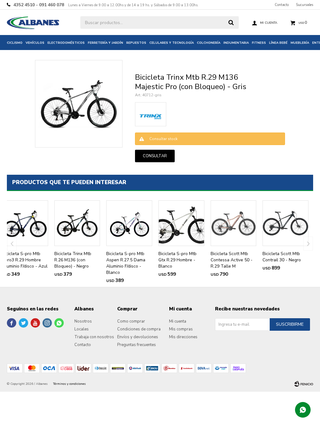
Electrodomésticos (66, 43)
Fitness (259, 43)
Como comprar (131, 321)
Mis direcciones (183, 337)
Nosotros (83, 321)
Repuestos (136, 43)
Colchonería (208, 43)
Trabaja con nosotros (94, 337)
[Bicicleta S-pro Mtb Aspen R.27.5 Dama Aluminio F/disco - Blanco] (129, 223)
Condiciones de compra (139, 329)
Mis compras (181, 329)
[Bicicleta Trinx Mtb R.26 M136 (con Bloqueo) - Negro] (77, 223)
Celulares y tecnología (171, 43)
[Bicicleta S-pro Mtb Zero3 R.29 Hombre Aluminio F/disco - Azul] (25, 223)
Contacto (282, 5)
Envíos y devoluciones (137, 337)
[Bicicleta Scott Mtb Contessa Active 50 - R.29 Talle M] (234, 223)
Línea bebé (278, 43)
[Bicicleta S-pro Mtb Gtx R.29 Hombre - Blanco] (181, 223)
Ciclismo (14, 43)
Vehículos (35, 43)
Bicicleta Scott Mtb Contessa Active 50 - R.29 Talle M (231, 260)
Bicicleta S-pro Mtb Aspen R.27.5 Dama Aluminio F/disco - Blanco (125, 263)
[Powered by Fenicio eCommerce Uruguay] (303, 384)
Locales (81, 329)
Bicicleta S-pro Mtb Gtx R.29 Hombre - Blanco (177, 260)
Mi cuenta (177, 321)
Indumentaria (236, 43)
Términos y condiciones (69, 384)
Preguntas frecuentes (136, 345)
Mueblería (300, 43)
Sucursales (304, 5)
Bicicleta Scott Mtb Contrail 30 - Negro (281, 257)
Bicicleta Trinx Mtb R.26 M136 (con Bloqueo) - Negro (72, 260)
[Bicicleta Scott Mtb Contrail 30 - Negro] (285, 223)
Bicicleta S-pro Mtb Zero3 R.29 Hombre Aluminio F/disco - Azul (25, 260)
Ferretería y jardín (105, 43)
